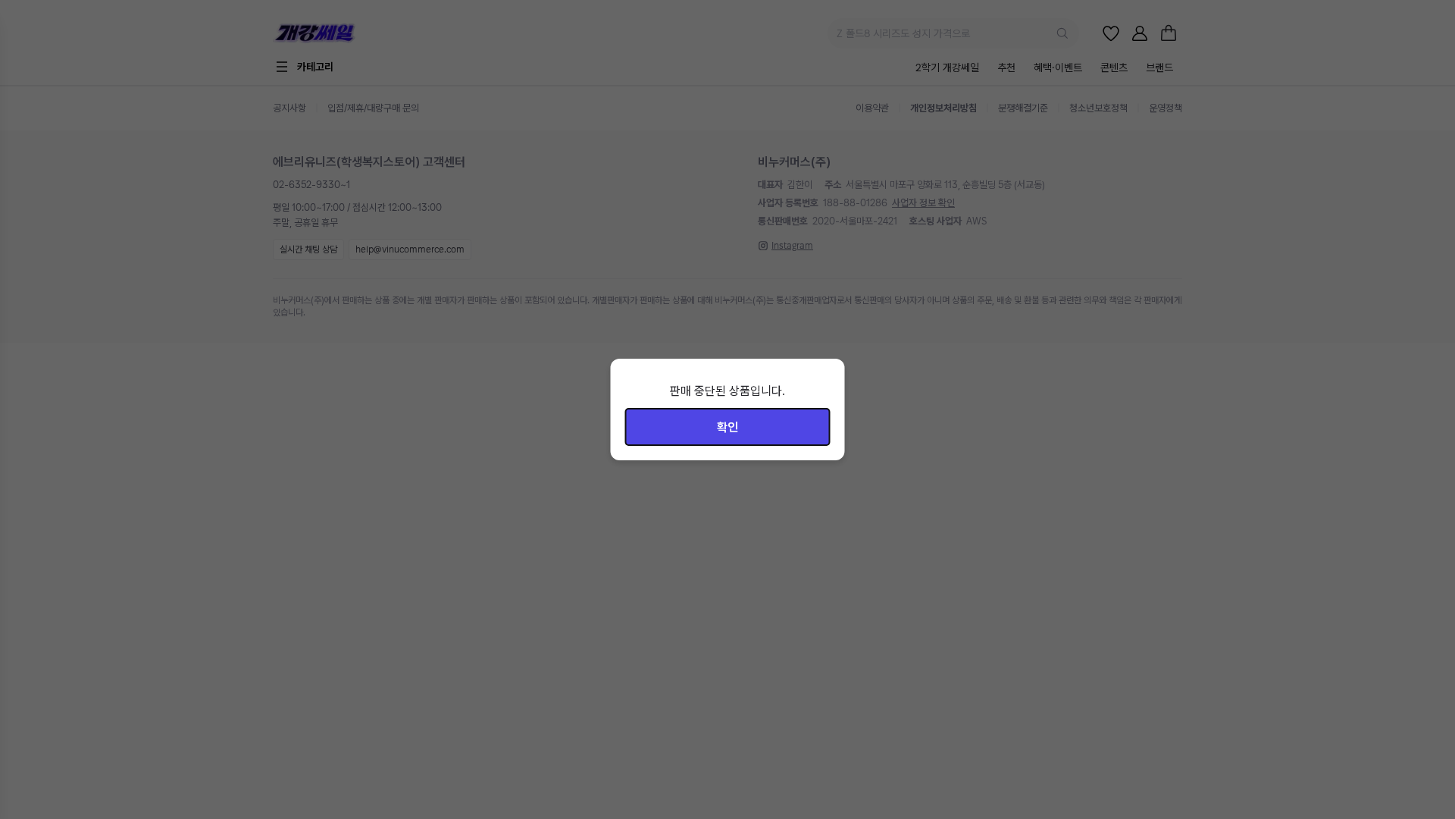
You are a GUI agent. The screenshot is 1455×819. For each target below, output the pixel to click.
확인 (727, 427)
